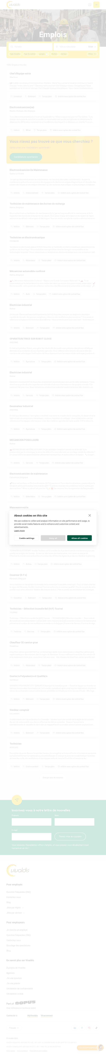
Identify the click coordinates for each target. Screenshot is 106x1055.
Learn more (19, 530)
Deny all (53, 538)
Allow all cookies (79, 538)
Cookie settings (26, 538)
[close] (90, 515)
